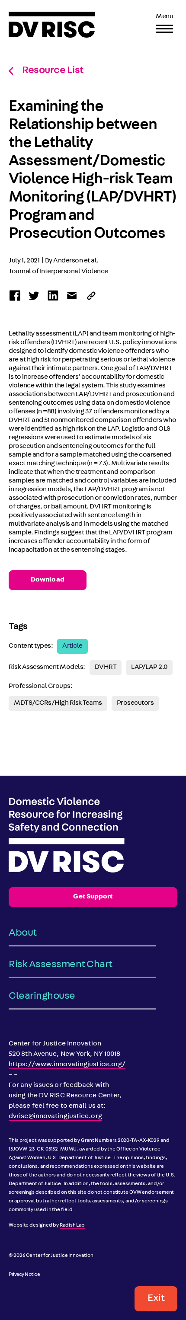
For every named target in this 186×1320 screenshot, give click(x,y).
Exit (156, 1299)
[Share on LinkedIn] (53, 295)
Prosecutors (135, 703)
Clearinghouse (42, 996)
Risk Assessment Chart (60, 965)
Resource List (52, 71)
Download (47, 580)
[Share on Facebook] (15, 295)
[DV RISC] (52, 25)
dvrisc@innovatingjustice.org (55, 1116)
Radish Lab (72, 1225)
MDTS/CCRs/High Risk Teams (58, 703)
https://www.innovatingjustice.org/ (67, 1064)
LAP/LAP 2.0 (149, 667)
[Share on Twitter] (34, 295)
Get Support (92, 897)
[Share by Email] (72, 295)
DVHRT (106, 667)
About (23, 933)
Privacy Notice (24, 1275)
